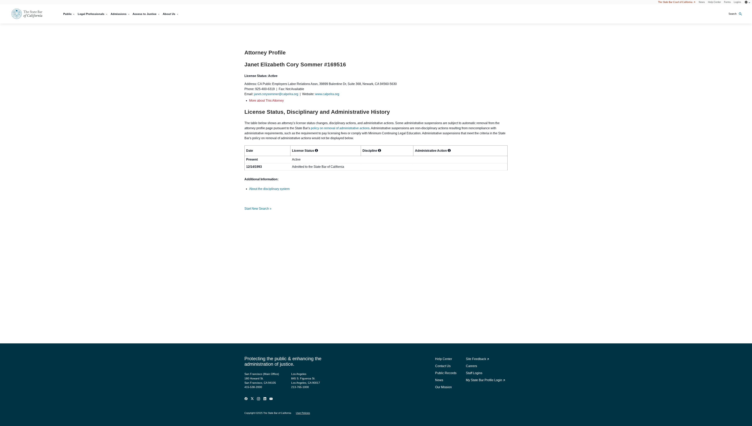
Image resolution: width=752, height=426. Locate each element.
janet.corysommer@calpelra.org (276, 94)
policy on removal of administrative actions (340, 128)
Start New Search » (257, 208)
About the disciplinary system (269, 188)
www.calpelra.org (327, 94)
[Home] (29, 13)
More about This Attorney (266, 100)
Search (732, 13)
